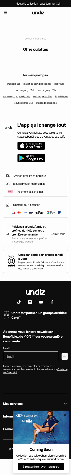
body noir (59, 83)
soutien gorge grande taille (16, 96)
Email (6, 348)
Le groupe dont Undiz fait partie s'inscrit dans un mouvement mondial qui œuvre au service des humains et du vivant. (41, 265)
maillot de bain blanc (46, 102)
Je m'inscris (58, 234)
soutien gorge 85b (46, 90)
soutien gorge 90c (42, 96)
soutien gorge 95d (24, 90)
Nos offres (40, 38)
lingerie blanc (61, 96)
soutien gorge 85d (23, 102)
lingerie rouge (13, 83)
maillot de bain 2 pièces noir (37, 83)
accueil (28, 38)
